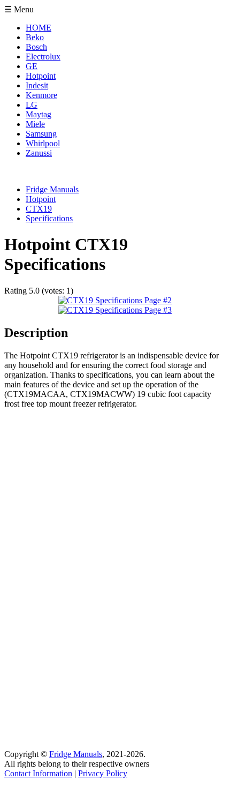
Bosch (36, 46)
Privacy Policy (102, 773)
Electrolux (43, 56)
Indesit (37, 85)
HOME (38, 27)
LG (31, 104)
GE (31, 66)
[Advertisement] (47, 578)
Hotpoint (41, 75)
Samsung (41, 133)
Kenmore (41, 95)
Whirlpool (43, 143)
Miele (35, 124)
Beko (35, 37)
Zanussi (39, 153)
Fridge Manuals (75, 754)
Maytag (38, 114)
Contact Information (38, 773)
